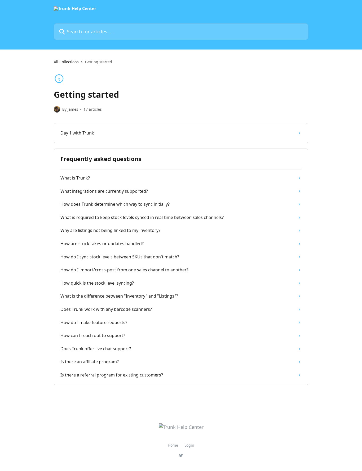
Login (189, 445)
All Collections (66, 61)
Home (173, 445)
